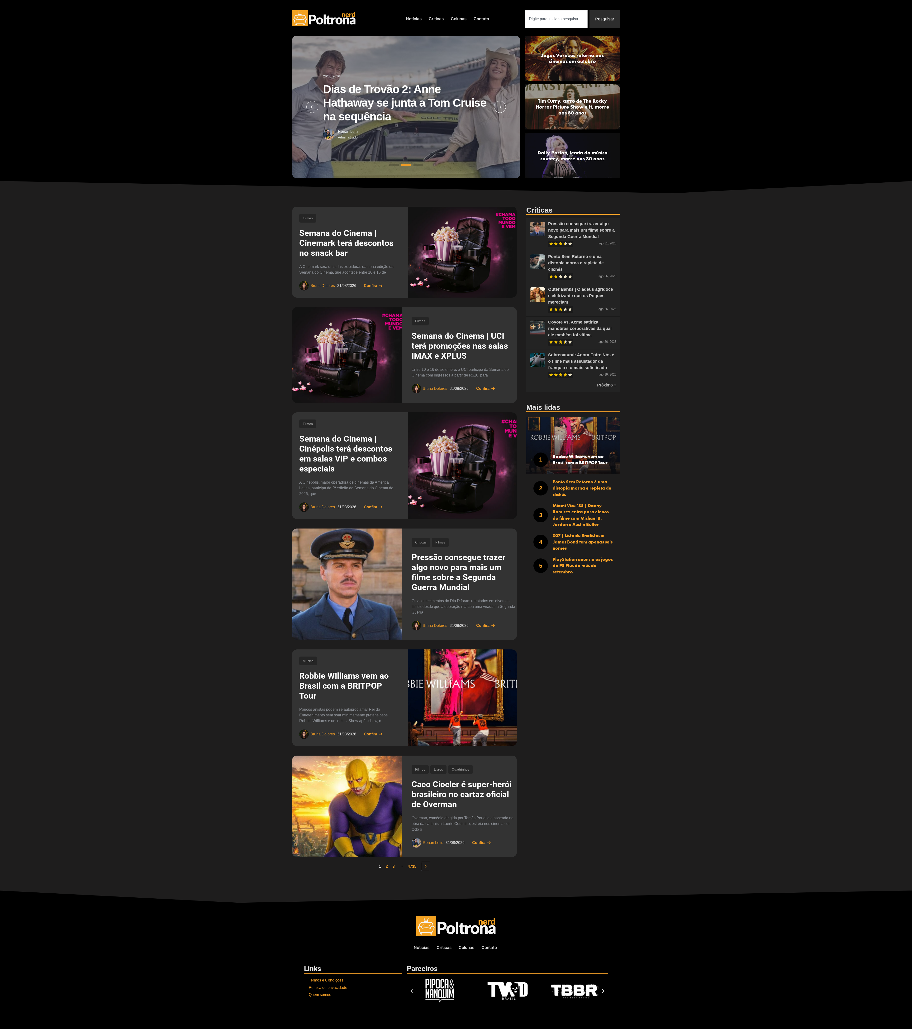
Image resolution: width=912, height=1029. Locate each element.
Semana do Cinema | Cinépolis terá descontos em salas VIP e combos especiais (345, 454)
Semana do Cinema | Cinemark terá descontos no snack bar (346, 243)
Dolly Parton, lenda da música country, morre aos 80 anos (572, 155)
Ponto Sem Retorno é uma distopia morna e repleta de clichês (576, 263)
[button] (312, 107)
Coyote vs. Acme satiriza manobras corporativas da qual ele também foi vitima (580, 328)
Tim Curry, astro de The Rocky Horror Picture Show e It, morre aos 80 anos (572, 107)
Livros (438, 769)
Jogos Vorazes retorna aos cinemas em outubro (572, 58)
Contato (481, 18)
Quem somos (320, 995)
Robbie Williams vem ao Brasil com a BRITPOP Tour (344, 686)
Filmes (308, 218)
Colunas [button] (458, 18)
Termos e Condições (326, 980)
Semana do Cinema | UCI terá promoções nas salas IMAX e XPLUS (460, 346)
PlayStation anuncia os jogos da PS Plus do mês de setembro (583, 565)
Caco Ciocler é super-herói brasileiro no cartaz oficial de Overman (462, 794)
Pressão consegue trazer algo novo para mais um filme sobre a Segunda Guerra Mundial (458, 572)
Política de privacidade (328, 988)
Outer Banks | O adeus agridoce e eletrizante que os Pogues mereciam (580, 296)
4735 (412, 866)
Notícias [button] (414, 18)
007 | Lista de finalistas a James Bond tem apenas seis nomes (583, 542)
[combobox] (556, 19)
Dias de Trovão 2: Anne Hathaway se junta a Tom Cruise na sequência (404, 103)
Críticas (436, 18)
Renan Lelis (348, 131)
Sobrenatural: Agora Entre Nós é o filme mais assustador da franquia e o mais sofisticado (581, 361)
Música (308, 661)
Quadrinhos (460, 769)
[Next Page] (425, 866)
